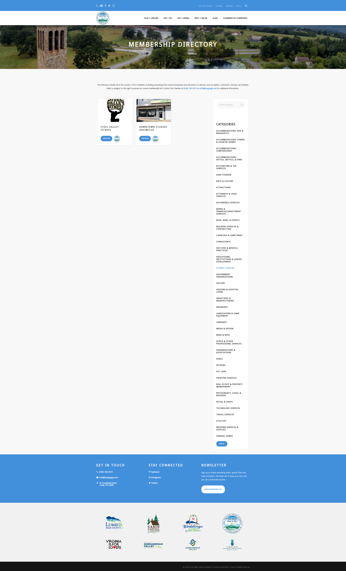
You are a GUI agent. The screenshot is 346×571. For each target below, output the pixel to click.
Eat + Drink (183, 18)
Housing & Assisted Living (227, 290)
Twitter (154, 483)
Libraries (221, 322)
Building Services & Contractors (227, 227)
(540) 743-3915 (190, 88)
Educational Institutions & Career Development (229, 259)
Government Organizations (224, 275)
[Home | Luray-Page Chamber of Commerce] (102, 18)
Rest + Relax (201, 18)
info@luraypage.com (208, 88)
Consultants (223, 242)
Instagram (155, 477)
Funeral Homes (224, 436)
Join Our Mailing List (213, 489)
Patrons (221, 365)
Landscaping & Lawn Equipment (227, 314)
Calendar (219, 6)
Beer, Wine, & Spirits (228, 220)
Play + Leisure (151, 18)
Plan (215, 18)
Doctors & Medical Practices (227, 249)
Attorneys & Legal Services (226, 195)
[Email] (101, 5)
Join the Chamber (206, 6)
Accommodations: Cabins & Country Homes (230, 141)
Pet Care (221, 371)
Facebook (154, 472)
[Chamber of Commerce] (232, 524)
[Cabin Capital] (153, 524)
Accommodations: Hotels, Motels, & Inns (229, 158)
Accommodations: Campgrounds (226, 149)
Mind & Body (223, 335)
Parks (219, 359)
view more (106, 138)
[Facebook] (105, 5)
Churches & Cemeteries (229, 235)
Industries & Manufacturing (225, 299)
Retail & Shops (224, 402)
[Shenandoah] (193, 544)
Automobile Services (228, 203)
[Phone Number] (97, 5)
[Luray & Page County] (114, 524)
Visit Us (238, 6)
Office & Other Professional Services (229, 342)
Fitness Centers (225, 268)
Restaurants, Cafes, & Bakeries (228, 394)
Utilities (221, 421)
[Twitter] (109, 5)
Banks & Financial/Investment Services (228, 211)
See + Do (168, 18)
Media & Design (224, 328)
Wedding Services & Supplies (227, 428)
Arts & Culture (224, 181)
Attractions (223, 187)
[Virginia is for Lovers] (114, 544)
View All (222, 444)
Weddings (229, 6)
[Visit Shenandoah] (153, 545)
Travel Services (225, 414)
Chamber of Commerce (235, 18)
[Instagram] (113, 5)
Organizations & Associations (225, 351)
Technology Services (228, 408)
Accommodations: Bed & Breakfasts (229, 132)
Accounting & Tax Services (226, 167)
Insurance (222, 307)
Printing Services (226, 378)
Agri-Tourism (223, 175)
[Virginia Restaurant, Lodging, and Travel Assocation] (232, 544)
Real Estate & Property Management (229, 385)
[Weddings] (193, 524)
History (220, 283)
